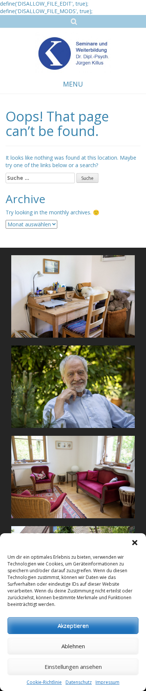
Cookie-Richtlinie (44, 682)
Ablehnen (73, 646)
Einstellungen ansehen (73, 666)
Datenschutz (79, 682)
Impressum (107, 682)
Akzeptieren (73, 625)
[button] (135, 542)
